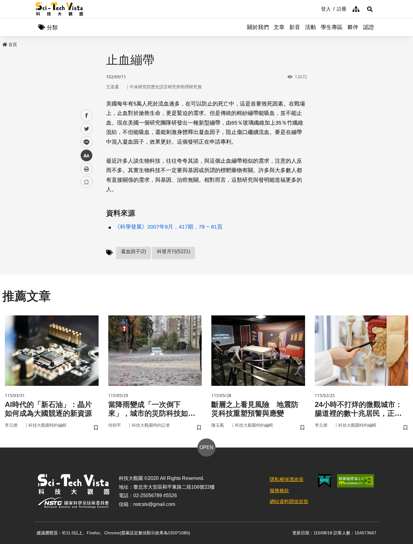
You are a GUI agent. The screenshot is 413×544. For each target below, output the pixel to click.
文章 (279, 27)
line (85, 142)
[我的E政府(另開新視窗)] (324, 481)
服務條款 (279, 490)
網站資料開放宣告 (289, 501)
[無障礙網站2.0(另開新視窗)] (355, 480)
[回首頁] (59, 9)
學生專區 (332, 27)
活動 (310, 27)
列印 (86, 169)
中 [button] (86, 155)
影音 (294, 27)
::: (317, 8)
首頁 (12, 44)
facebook (87, 115)
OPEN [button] (206, 447)
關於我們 (258, 27)
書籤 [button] (86, 182)
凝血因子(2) (133, 251)
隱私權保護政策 (287, 479)
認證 (368, 27)
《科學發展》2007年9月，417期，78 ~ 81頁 (169, 227)
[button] (370, 9)
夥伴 (352, 27)
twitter (87, 129)
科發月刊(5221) (173, 251)
